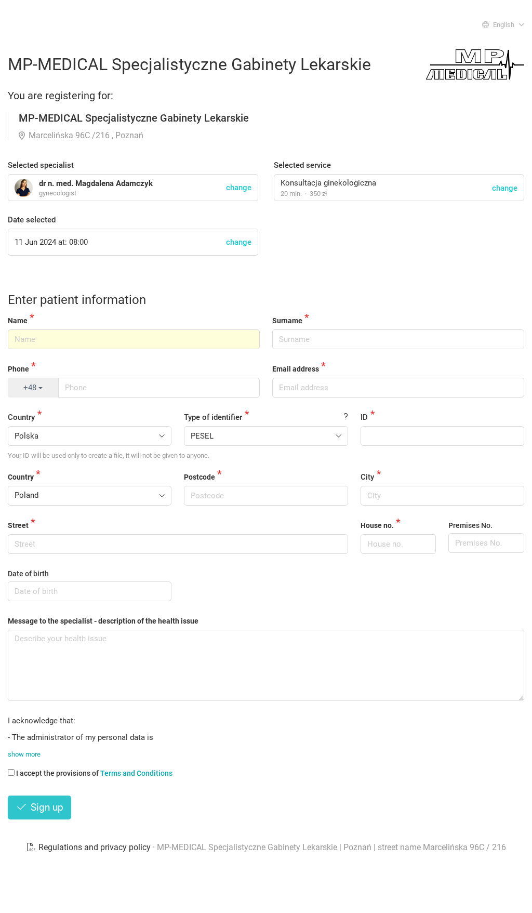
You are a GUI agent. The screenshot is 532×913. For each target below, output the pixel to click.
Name (18, 320)
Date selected (32, 219)
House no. (377, 525)
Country (21, 417)
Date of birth (28, 574)
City (367, 477)
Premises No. (470, 525)
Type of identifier (213, 417)
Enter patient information (77, 300)
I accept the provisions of (94, 773)
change (504, 188)
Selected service (302, 165)
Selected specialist (41, 165)
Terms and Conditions (136, 773)
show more (24, 754)
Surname (287, 320)
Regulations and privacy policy (94, 847)
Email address (295, 369)
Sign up (45, 807)
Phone (18, 369)
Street (18, 525)
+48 (30, 387)
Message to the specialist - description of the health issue (103, 621)
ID (364, 417)
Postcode (199, 477)
